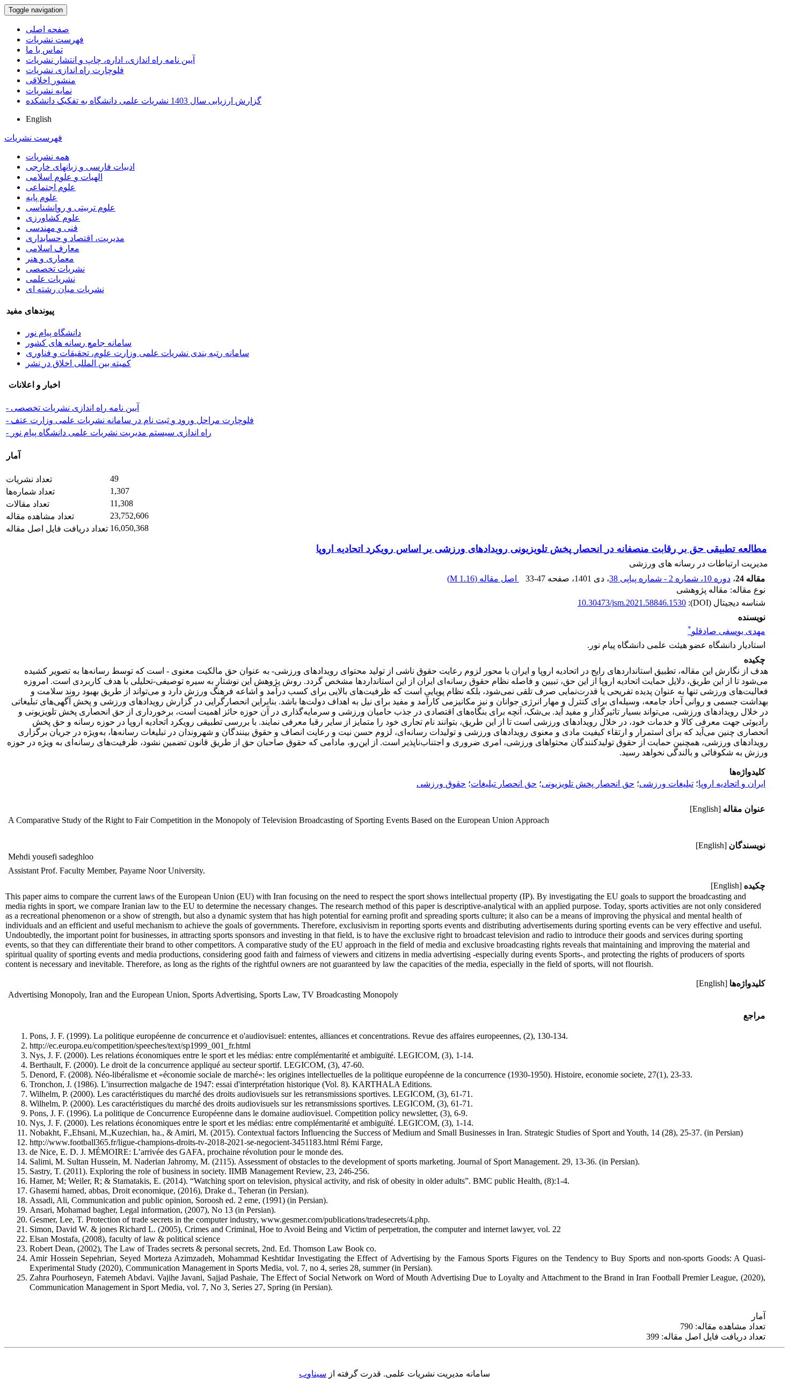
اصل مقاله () (483, 578)
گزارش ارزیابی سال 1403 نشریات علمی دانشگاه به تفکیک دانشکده (143, 100)
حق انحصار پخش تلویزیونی (588, 783)
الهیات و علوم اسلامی (64, 176)
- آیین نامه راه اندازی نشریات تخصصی (72, 407)
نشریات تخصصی (55, 268)
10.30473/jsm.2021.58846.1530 (632, 602)
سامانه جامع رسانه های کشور (79, 342)
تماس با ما (44, 49)
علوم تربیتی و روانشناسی (70, 207)
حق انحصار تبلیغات (504, 783)
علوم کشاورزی (53, 217)
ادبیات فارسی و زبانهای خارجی (80, 166)
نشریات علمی (50, 278)
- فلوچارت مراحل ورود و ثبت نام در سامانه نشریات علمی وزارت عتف (130, 420)
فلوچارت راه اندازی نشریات (75, 70)
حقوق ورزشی (441, 783)
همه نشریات (47, 156)
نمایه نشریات (49, 90)
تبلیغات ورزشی (666, 783)
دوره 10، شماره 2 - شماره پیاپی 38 (669, 578)
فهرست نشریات (55, 39)
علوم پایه (41, 197)
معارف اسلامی (52, 248)
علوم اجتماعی (51, 187)
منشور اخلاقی (51, 80)
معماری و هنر (50, 258)
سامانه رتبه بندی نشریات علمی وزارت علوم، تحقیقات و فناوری (137, 353)
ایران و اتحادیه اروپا (731, 783)
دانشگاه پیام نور (53, 332)
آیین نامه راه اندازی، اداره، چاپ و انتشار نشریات (110, 59)
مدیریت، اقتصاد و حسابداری (75, 238)
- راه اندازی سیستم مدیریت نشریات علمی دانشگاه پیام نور (108, 432)
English (39, 118)
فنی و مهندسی (52, 227)
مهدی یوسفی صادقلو (726, 631)
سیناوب (312, 1373)
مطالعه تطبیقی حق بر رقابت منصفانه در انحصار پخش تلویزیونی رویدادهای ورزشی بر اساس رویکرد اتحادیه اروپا (541, 548)
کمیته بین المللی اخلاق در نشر (78, 363)
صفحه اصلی (47, 29)
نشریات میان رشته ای (65, 289)
